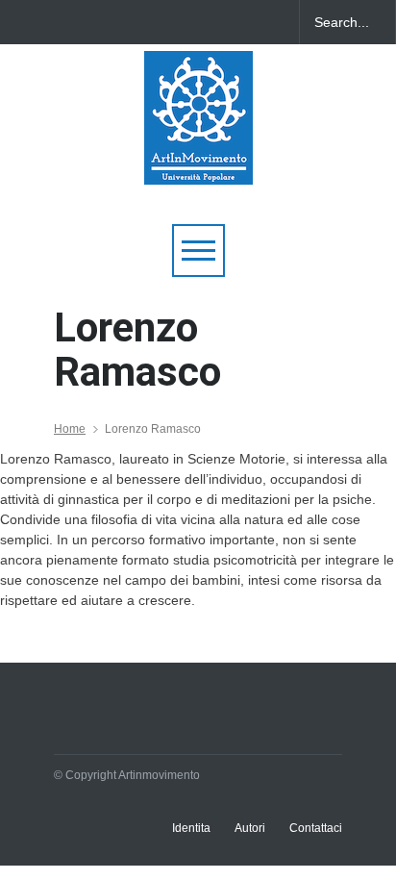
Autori (250, 828)
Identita (191, 828)
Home (70, 429)
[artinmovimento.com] (198, 161)
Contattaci (315, 828)
